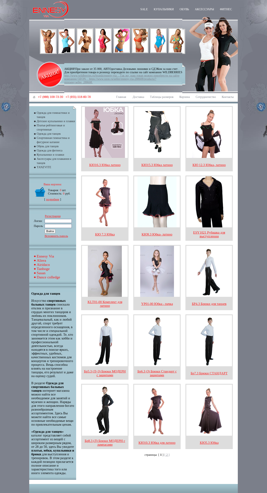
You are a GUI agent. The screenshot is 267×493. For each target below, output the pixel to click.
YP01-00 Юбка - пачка (157, 304)
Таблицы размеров (162, 97)
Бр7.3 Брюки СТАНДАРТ (209, 373)
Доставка (138, 97)
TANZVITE (44, 167)
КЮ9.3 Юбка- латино (157, 234)
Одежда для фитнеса (49, 150)
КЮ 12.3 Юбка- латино (209, 165)
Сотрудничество (206, 97)
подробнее (52, 199)
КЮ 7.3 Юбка (105, 234)
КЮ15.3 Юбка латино (157, 165)
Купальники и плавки (50, 154)
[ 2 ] (167, 454)
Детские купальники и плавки (56, 121)
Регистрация (52, 216)
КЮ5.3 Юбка (209, 442)
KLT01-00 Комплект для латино (105, 303)
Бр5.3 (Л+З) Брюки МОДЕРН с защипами (105, 373)
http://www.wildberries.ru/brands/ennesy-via (90, 75)
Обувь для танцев (48, 146)
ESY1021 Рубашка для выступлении (209, 234)
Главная (121, 97)
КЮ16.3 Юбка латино (105, 165)
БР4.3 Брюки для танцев (209, 304)
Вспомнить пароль (56, 236)
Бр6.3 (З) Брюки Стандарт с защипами (157, 373)
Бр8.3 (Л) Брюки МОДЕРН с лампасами (105, 442)
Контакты (228, 97)
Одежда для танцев (49, 133)
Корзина (184, 97)
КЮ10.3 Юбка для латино (157, 442)
